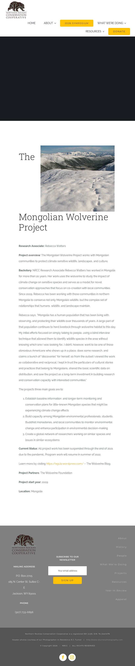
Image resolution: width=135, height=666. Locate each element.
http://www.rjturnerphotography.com (104, 640)
